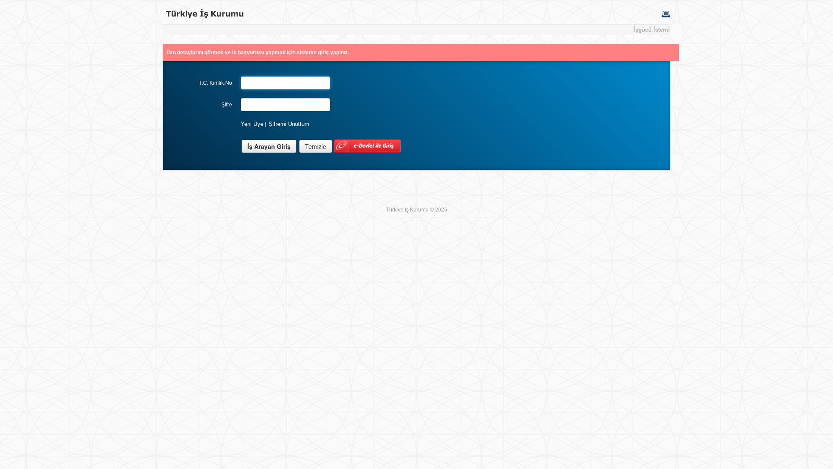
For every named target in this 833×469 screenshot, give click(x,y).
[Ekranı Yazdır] (666, 13)
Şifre (226, 105)
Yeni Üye (252, 124)
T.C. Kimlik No (215, 83)
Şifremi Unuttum (289, 124)
